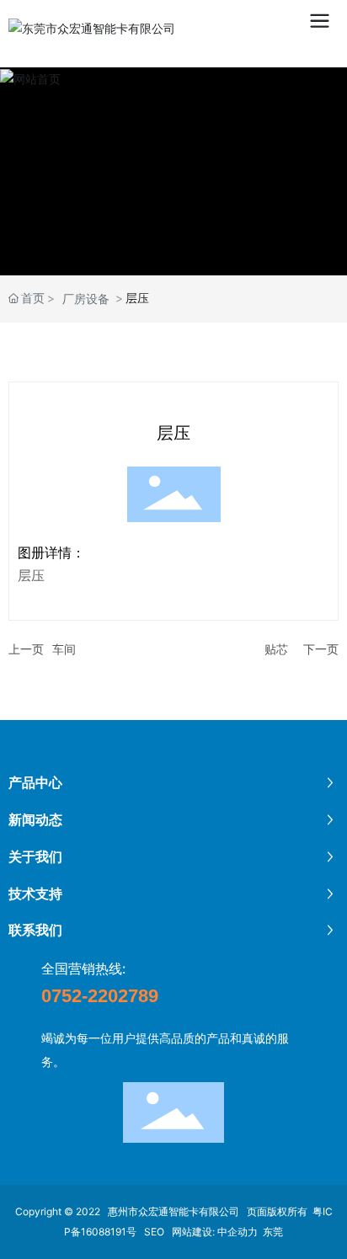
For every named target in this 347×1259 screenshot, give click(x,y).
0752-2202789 (99, 995)
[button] (141, 260)
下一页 (321, 649)
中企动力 (237, 1231)
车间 (64, 649)
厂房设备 (85, 298)
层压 (173, 433)
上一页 (26, 649)
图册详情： (51, 552)
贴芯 (276, 649)
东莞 (273, 1231)
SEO (155, 1231)
